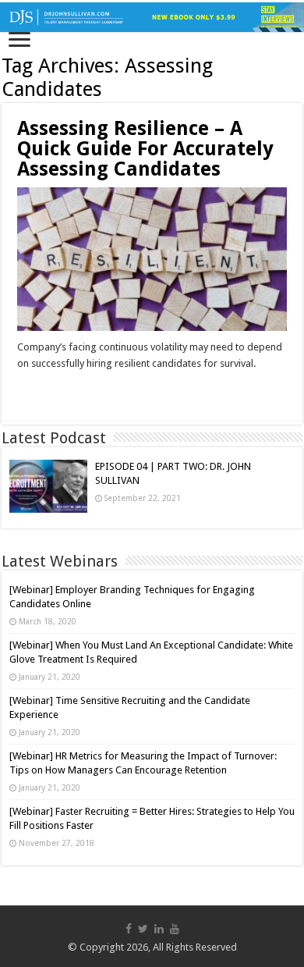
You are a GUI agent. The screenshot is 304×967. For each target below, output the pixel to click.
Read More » (51, 391)
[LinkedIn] (159, 928)
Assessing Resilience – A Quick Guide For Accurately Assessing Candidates (145, 148)
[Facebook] (128, 928)
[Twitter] (143, 928)
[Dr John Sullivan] (152, 17)
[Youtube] (174, 928)
